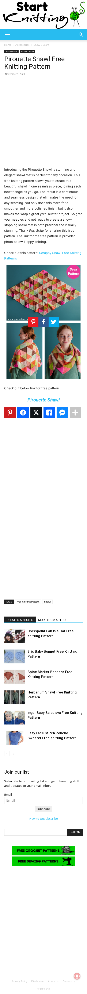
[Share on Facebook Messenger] (62, 412)
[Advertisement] (43, 123)
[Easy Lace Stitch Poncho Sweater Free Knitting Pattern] (14, 738)
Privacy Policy (19, 981)
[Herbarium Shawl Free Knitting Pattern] (14, 697)
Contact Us (69, 981)
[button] (7, 34)
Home (7, 45)
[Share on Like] (49, 412)
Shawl (47, 601)
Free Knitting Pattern (27, 601)
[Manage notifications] (77, 976)
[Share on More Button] (75, 412)
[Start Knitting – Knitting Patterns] (43, 14)
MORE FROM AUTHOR (53, 620)
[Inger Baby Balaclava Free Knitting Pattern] (14, 717)
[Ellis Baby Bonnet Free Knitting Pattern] (14, 656)
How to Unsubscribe (43, 819)
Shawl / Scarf (41, 45)
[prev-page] (7, 753)
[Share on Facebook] (23, 412)
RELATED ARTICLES (20, 620)
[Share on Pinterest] (10, 412)
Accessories (22, 45)
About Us (53, 981)
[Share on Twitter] (36, 412)
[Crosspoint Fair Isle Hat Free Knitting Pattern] (14, 636)
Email (8, 795)
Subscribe (44, 809)
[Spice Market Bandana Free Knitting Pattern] (14, 676)
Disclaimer (37, 981)
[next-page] (13, 753)
